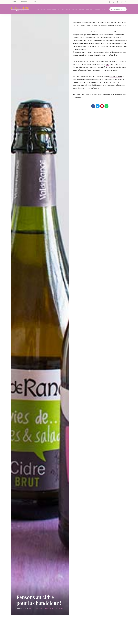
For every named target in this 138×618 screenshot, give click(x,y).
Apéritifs (36, 9)
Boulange (97, 9)
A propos (23, 2)
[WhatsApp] (106, 106)
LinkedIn (126, 2)
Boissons (89, 9)
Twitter (122, 2)
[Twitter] (98, 106)
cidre (107, 64)
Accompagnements (53, 9)
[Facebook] (93, 106)
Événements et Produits (54, 608)
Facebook (110, 2)
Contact (33, 2)
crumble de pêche (116, 76)
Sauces (68, 9)
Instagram (114, 2)
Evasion (74, 9)
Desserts (81, 9)
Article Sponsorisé (36, 608)
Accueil (14, 2)
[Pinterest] (102, 106)
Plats (62, 9)
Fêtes (103, 9)
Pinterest (118, 2)
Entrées (43, 9)
